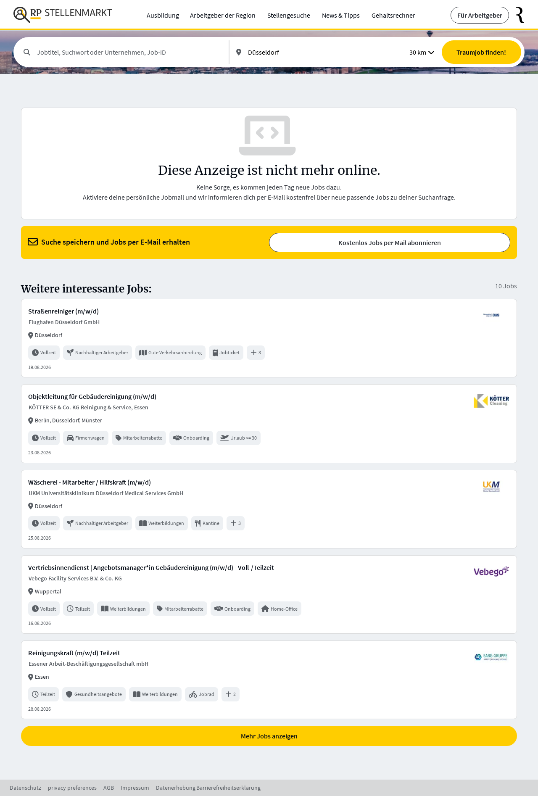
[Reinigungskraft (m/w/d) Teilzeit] (269, 680)
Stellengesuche (288, 15)
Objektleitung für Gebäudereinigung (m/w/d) (92, 396)
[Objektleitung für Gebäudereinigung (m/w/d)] (269, 423)
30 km (417, 52)
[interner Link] (62, 15)
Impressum (135, 787)
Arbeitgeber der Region (223, 15)
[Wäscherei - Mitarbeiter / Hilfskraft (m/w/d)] (269, 509)
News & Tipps (341, 15)
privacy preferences (72, 787)
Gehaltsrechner (393, 15)
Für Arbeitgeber (479, 15)
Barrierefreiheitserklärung (228, 787)
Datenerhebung (175, 787)
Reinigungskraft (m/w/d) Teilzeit (74, 652)
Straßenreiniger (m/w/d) (63, 311)
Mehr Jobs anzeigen (269, 736)
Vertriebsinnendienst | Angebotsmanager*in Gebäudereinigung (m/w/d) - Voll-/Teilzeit (151, 567)
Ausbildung (163, 15)
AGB (108, 787)
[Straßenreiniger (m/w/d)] (269, 338)
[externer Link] (517, 15)
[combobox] (129, 52)
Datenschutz (25, 787)
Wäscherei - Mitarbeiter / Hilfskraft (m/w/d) (89, 482)
